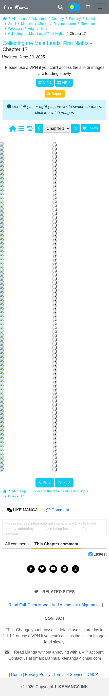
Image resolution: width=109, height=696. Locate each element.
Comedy (58, 19)
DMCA (92, 674)
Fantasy (75, 19)
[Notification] (88, 7)
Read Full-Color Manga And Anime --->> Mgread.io (54, 605)
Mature (43, 24)
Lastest (100, 554)
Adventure (39, 19)
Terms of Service (68, 674)
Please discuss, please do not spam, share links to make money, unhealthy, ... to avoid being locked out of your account (50, 528)
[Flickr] (64, 569)
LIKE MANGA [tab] (25, 510)
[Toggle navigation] (100, 7)
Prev (46, 482)
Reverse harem (64, 24)
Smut (44, 28)
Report (56, 93)
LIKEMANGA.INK (71, 687)
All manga (19, 19)
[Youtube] (53, 569)
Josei (12, 24)
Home (16, 674)
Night (77, 7)
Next (63, 482)
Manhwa (27, 24)
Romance (88, 24)
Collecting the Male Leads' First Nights (36, 34)
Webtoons (15, 28)
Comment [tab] (59, 510)
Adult (31, 28)
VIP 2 (65, 83)
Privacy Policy (37, 674)
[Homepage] (12, 128)
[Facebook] (31, 569)
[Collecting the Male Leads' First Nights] (21, 128)
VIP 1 (47, 83)
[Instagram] (75, 569)
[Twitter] (42, 569)
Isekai (90, 19)
